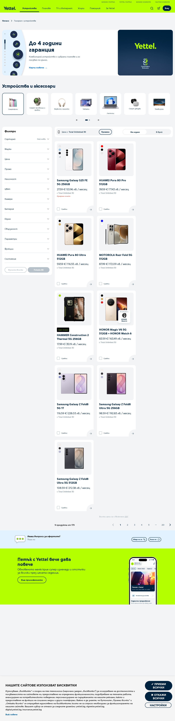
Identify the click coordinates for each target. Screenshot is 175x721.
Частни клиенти (162, 2)
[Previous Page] (113, 525)
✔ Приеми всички (158, 685)
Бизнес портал (108, 2)
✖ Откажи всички (158, 696)
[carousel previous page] (77, 120)
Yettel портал (125, 2)
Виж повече (11, 714)
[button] (27, 139)
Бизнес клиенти (143, 2)
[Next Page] (170, 525)
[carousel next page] (98, 120)
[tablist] (68, 8)
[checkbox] (58, 209)
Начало (5, 21)
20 (163, 524)
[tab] (29, 8)
